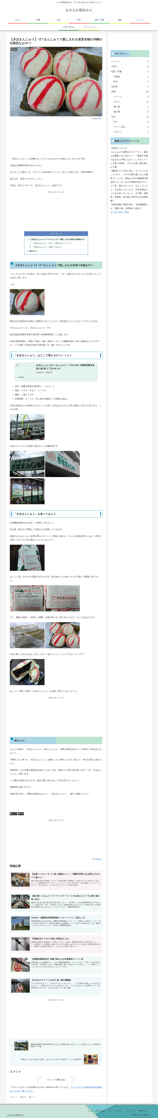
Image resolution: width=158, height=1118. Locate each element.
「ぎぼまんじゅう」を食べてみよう (47, 247)
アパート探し (131, 127)
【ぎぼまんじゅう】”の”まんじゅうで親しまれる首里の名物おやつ (57, 239)
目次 (52, 233)
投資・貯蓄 (130, 71)
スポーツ (131, 132)
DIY (131, 122)
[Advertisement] (56, 138)
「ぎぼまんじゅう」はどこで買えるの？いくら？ (52, 243)
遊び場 (131, 112)
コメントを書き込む (56, 1079)
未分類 (130, 86)
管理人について (143, 1111)
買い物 (131, 107)
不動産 (131, 76)
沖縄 (21, 813)
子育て (130, 66)
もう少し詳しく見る (119, 212)
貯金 (131, 81)
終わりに (33, 251)
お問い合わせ (100, 1111)
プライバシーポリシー (115, 1111)
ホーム (90, 1111)
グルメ (14, 813)
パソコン (130, 61)
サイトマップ (131, 1111)
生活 (130, 117)
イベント (131, 96)
